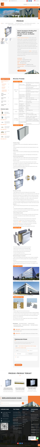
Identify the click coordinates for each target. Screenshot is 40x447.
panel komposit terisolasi (17, 417)
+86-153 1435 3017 (4, 0)
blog (23, 424)
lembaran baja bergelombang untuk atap (17, 423)
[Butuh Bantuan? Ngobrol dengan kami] (37, 438)
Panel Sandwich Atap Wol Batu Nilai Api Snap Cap (7, 127)
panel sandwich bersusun (17, 414)
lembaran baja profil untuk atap (17, 426)
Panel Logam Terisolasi (34, 325)
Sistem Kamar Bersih (3, 98)
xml (23, 426)
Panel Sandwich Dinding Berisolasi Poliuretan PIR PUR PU (7, 118)
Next (39, 386)
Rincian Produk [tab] (18, 79)
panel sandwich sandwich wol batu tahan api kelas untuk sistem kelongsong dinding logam (32, 389)
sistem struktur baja (3, 102)
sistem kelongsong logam (9, 23)
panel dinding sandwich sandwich (29, 23)
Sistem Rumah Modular (3, 105)
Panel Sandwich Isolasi (26, 325)
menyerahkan (18, 364)
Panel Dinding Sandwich (19, 23)
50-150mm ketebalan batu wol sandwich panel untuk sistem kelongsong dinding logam (8, 389)
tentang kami (25, 414)
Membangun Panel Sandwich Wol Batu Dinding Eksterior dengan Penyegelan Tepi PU (7, 113)
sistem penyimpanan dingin (3, 94)
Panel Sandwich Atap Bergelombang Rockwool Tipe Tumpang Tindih (7, 132)
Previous (1, 386)
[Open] (39, 14)
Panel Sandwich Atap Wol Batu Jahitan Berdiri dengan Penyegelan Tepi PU (7, 137)
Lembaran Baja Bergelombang (4, 91)
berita (24, 417)
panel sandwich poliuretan (17, 432)
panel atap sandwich (3, 88)
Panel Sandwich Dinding (17, 325)
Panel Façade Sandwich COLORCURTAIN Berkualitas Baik (20, 389)
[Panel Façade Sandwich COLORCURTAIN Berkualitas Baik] (20, 383)
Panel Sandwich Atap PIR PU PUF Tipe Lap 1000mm (7, 122)
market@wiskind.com (13, 0)
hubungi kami (25, 419)
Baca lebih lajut (3, 114)
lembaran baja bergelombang (15, 420)
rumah (3, 23)
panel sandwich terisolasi (17, 431)
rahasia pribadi (25, 421)
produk (24, 415)
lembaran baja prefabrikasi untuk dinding (17, 429)
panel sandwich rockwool (17, 415)
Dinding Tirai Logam (31, 323)
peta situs (24, 422)
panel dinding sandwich (17, 412)
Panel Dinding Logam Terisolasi (18, 326)
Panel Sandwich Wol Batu (23, 323)
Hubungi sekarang (21, 70)
